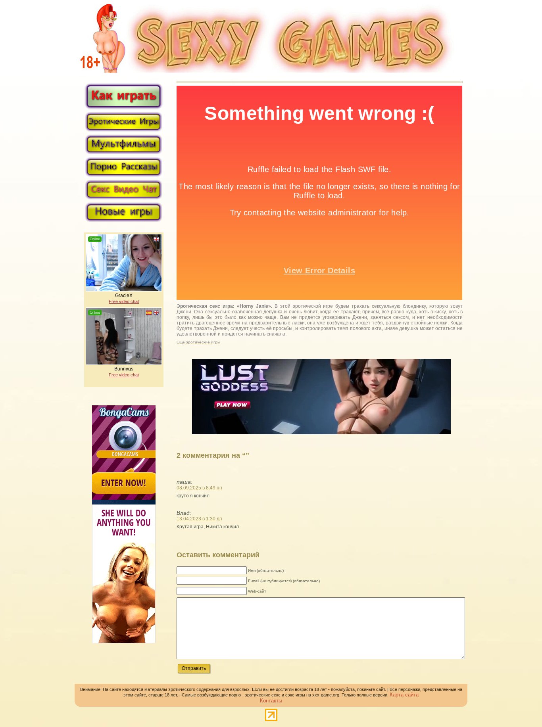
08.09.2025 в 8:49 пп (199, 488)
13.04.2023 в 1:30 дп (199, 519)
